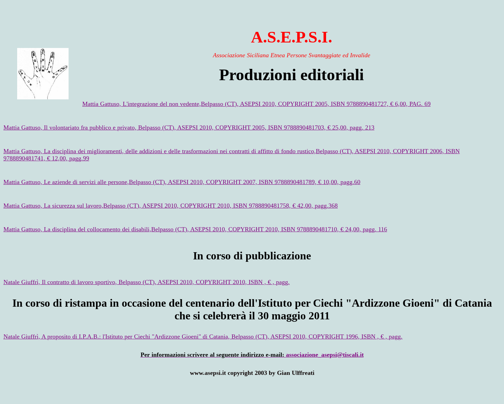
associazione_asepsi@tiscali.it (325, 354)
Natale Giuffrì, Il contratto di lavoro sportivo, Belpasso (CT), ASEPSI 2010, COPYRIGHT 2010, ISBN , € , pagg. (146, 282)
